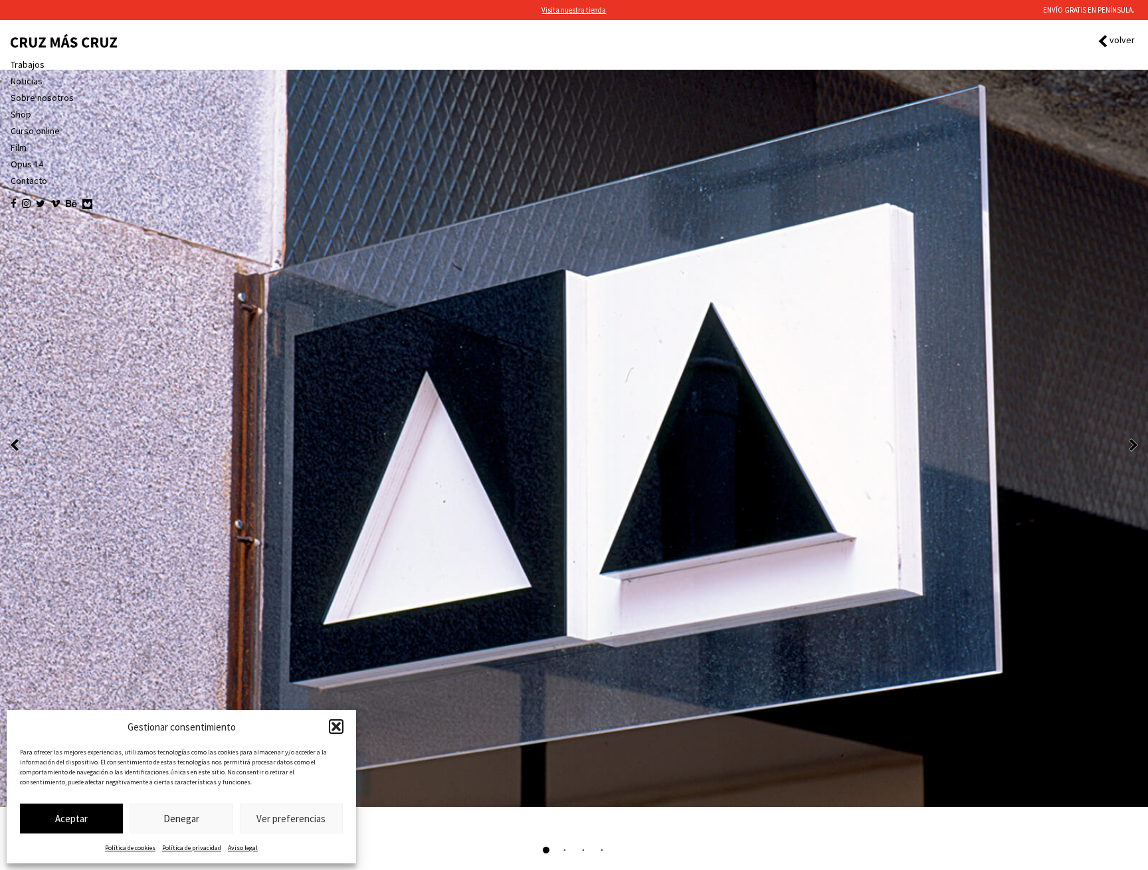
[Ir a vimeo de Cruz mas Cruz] (55, 204)
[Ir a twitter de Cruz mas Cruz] (40, 204)
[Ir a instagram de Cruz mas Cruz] (26, 204)
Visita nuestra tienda (573, 10)
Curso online (35, 131)
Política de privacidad (191, 847)
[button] (336, 726)
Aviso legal (243, 847)
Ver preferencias (291, 818)
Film (19, 147)
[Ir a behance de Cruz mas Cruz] (71, 204)
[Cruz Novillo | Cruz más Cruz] (64, 41)
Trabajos (28, 64)
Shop (21, 114)
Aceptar (71, 818)
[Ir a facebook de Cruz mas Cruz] (14, 204)
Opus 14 (27, 164)
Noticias (27, 81)
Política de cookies (130, 847)
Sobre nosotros (42, 98)
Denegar (181, 818)
